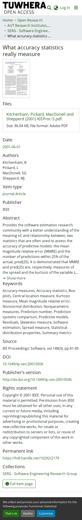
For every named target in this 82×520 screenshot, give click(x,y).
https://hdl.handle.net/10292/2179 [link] (31, 458)
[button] (24, 8)
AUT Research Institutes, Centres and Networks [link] (29, 25)
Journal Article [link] (14, 193)
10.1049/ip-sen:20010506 (23, 364)
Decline (28, 513)
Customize (46, 513)
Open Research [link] (30, 20)
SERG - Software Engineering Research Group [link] (29, 30)
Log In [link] (65, 7)
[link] (41, 116)
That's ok (11, 513)
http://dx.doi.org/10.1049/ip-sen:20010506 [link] (37, 379)
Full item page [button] (21, 483)
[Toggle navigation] (76, 8)
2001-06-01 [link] (12, 146)
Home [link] (8, 20)
